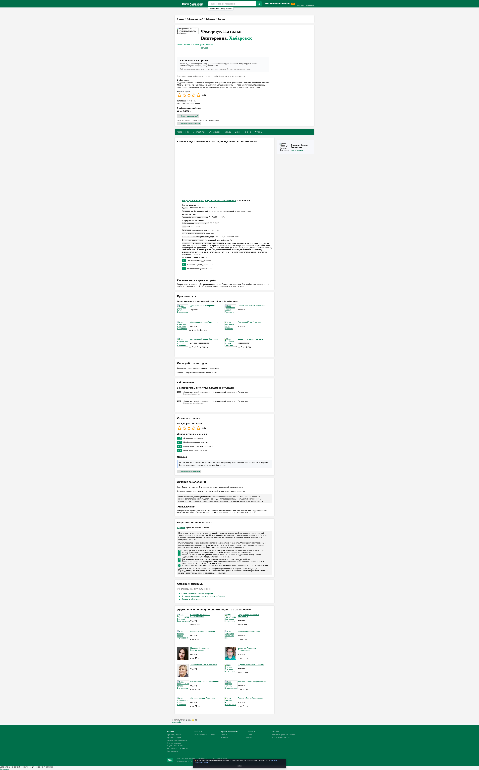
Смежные (259, 132)
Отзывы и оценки (232, 132)
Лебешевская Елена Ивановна (203, 665)
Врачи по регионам (174, 735)
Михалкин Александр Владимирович (247, 649)
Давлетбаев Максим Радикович (251, 305)
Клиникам (310, 5)
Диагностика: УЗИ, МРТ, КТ (177, 748)
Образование (214, 132)
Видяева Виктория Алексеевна (251, 665)
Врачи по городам (174, 737)
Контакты (249, 737)
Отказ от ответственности (280, 737)
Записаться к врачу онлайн (221, 9)
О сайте (249, 735)
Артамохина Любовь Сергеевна (203, 339)
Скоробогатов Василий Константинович (200, 616)
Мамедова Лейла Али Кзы (249, 631)
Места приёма (183, 132)
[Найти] (259, 3)
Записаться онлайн (173, 722)
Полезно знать (172, 751)
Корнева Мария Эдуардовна (202, 631)
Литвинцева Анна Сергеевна (202, 698)
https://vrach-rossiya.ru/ (177, 3)
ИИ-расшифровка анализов (204, 735)
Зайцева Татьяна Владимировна (252, 681)
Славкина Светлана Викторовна (204, 322)
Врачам (300, 5)
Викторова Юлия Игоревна (249, 322)
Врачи (192, 3)
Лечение (247, 132)
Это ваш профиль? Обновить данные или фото (195, 45)
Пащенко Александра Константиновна (199, 649)
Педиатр (181, 528)
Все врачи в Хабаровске (191, 599)
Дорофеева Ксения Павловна (250, 339)
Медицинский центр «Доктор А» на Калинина (209, 200)
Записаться (5, 769)
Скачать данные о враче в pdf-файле (197, 593)
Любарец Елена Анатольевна (250, 698)
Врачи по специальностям (177, 740)
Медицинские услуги (175, 746)
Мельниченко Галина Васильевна (204, 681)
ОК (239, 766)
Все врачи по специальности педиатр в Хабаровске (203, 596)
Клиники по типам (174, 743)
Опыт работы (199, 132)
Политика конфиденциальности (283, 735)
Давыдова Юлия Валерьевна (202, 305)
